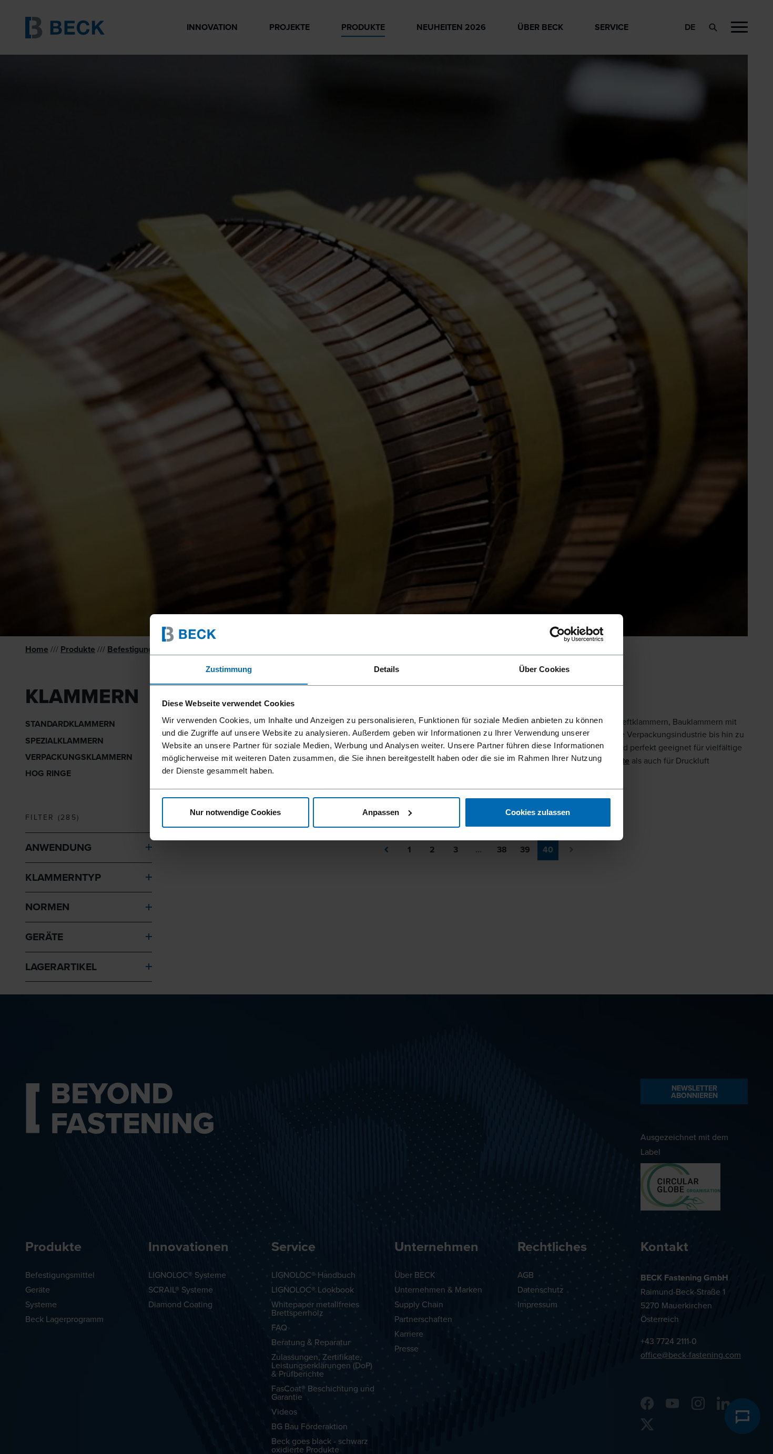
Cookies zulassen (537, 812)
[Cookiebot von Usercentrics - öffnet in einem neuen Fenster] (566, 634)
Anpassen (380, 812)
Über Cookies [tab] (544, 668)
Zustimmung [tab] (229, 668)
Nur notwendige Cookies (235, 812)
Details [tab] (387, 668)
